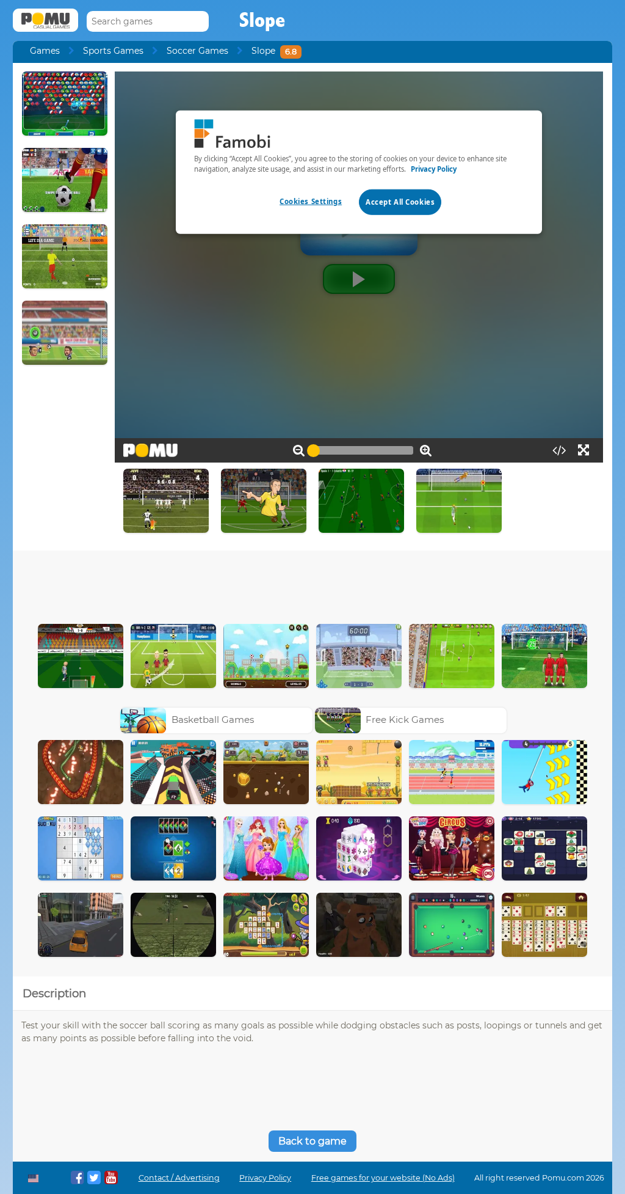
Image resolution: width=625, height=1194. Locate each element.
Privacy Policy (265, 1177)
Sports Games (113, 50)
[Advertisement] (312, 584)
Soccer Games (197, 50)
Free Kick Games (405, 719)
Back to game (312, 1141)
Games (45, 50)
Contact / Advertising (179, 1177)
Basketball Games (213, 719)
